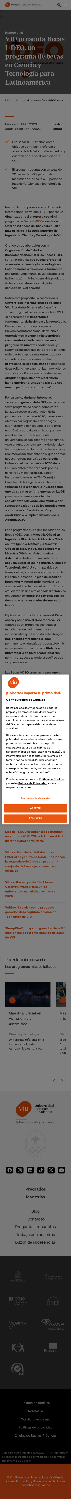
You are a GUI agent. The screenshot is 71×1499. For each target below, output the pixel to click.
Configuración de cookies (35, 798)
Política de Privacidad (32, 783)
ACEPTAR (35, 808)
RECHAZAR (35, 818)
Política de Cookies (51, 779)
